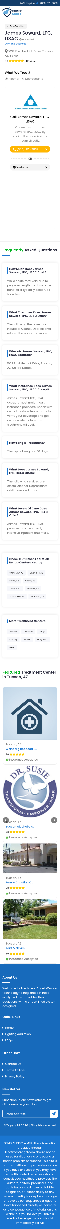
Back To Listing (16, 26)
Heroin (27, 639)
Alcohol (13, 631)
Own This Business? (16, 43)
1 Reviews (31, 61)
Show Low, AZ (16, 572)
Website (22, 167)
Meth (12, 647)
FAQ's (9, 1040)
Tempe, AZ (15, 588)
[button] (55, 12)
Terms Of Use (14, 1070)
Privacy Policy (14, 1076)
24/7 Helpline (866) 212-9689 (38, 3)
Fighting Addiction (18, 1034)
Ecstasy (13, 639)
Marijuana (42, 639)
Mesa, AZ (14, 580)
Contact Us (13, 1064)
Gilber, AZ (30, 580)
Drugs (42, 631)
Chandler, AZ (36, 572)
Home (9, 1028)
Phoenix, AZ (33, 588)
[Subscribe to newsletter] (54, 1114)
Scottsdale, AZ (16, 596)
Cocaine (28, 631)
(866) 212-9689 (27, 149)
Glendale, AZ (37, 596)
